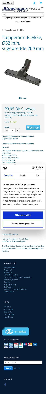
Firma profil (8, 270)
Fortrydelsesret (9, 267)
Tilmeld (8, 368)
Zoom (23, 98)
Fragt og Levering (10, 284)
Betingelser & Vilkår (11, 275)
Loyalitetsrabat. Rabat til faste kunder (17, 277)
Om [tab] (37, 175)
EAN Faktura (8, 287)
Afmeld (17, 368)
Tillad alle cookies (23, 215)
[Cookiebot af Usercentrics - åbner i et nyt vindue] (32, 168)
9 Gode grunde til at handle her (15, 289)
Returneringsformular (12, 280)
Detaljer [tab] (23, 175)
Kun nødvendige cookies (23, 224)
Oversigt (7, 282)
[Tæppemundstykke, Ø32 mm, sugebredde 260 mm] (23, 72)
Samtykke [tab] (8, 175)
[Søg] (42, 14)
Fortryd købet (9, 292)
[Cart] (41, 3)
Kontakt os (8, 272)
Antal (7, 127)
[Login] (34, 3)
